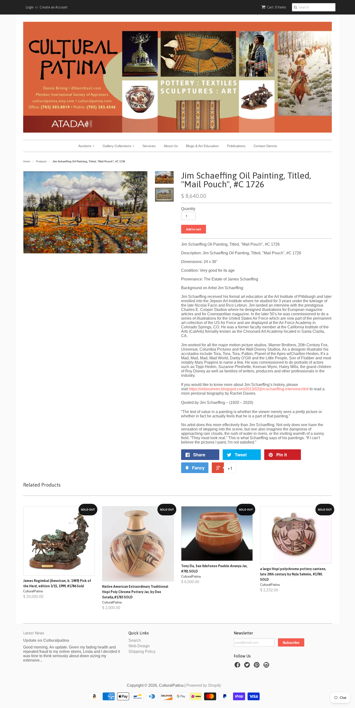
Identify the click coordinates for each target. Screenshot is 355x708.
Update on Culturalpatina (46, 640)
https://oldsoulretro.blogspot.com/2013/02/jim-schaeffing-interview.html (249, 389)
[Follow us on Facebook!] (238, 666)
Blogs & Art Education (202, 146)
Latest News (33, 633)
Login (30, 7)
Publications (236, 146)
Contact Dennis (265, 146)
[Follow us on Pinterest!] (257, 666)
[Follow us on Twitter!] (247, 666)
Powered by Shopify (203, 685)
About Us (171, 146)
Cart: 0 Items (276, 7)
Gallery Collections (117, 146)
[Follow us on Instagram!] (267, 666)
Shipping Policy (142, 651)
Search (134, 640)
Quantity (188, 209)
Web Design (139, 646)
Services (149, 146)
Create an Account (54, 7)
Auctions (85, 146)
